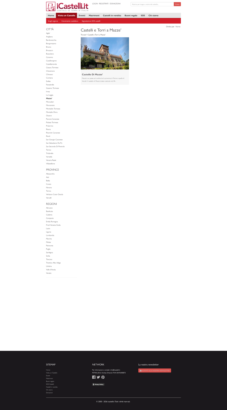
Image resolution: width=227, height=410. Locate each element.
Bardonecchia (51, 40)
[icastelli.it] (67, 6)
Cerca (177, 4)
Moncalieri (50, 101)
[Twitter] (98, 377)
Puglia (48, 249)
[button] (84, 53)
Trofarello (49, 153)
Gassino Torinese (52, 88)
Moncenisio (50, 105)
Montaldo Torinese (53, 108)
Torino (48, 149)
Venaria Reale (51, 160)
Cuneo (48, 184)
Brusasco (49, 50)
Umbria (49, 266)
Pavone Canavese (52, 118)
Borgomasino (51, 43)
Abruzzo (49, 207)
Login (95, 3)
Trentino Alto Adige (53, 262)
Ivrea (48, 91)
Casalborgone (51, 60)
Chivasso (49, 74)
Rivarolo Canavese (53, 132)
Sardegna (49, 252)
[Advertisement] (61, 315)
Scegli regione (53, 21)
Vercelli (48, 197)
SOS (143, 15)
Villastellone (50, 163)
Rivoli (48, 136)
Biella (48, 180)
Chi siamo (153, 15)
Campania (50, 218)
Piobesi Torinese (52, 122)
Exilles (48, 81)
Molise (48, 242)
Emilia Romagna (52, 221)
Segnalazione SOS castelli (91, 21)
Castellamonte (51, 64)
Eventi (82, 15)
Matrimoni (94, 15)
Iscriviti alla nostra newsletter (156, 370)
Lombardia (50, 235)
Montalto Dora (51, 112)
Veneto (48, 273)
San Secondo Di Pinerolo (55, 146)
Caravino (49, 57)
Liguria (48, 231)
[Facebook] (93, 377)
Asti (47, 177)
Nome (178, 26)
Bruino (48, 46)
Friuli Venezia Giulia (53, 225)
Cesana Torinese (52, 67)
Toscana (49, 259)
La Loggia (49, 94)
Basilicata (49, 211)
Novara (49, 187)
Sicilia (48, 255)
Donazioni (115, 3)
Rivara (48, 129)
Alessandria (50, 173)
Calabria (49, 214)
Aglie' (48, 33)
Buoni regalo (131, 15)
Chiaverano (50, 70)
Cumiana (49, 77)
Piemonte (49, 245)
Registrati (104, 3)
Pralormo (49, 125)
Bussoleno (50, 53)
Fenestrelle (50, 84)
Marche (49, 238)
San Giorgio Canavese (54, 139)
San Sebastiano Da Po (54, 143)
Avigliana (49, 36)
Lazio (48, 228)
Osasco (49, 115)
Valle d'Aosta (51, 269)
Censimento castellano (69, 21)
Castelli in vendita (112, 15)
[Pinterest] (103, 377)
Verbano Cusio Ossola (54, 194)
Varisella (49, 156)
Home (51, 15)
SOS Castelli (50, 384)
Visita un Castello (66, 15)
